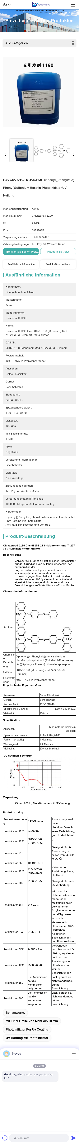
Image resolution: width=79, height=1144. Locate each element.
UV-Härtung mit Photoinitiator (27, 1038)
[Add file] (5, 1138)
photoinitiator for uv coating (27, 1029)
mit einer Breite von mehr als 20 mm (32, 1021)
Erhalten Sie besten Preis (21, 251)
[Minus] (73, 1053)
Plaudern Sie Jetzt (58, 251)
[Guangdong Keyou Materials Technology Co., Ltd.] (40, 4)
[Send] (74, 1138)
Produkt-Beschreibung (58, 264)
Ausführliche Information (21, 264)
